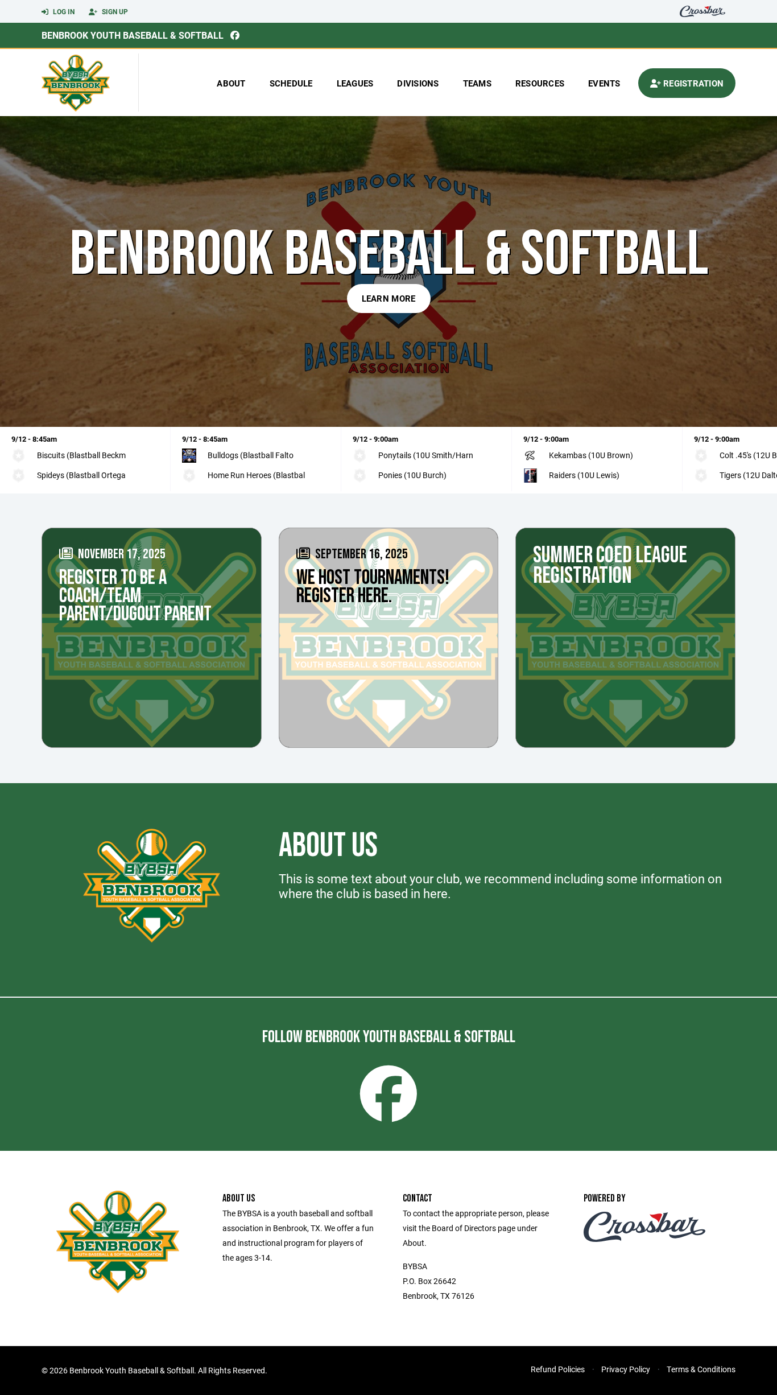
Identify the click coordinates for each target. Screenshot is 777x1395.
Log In (63, 11)
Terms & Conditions (701, 1369)
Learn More (389, 298)
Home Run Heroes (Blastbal (256, 475)
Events (604, 83)
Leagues (355, 83)
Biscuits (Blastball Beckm (81, 455)
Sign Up (114, 11)
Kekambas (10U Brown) (591, 455)
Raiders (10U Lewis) (584, 475)
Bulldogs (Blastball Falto (251, 455)
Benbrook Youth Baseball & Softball (133, 35)
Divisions (418, 83)
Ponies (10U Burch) (412, 475)
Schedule (291, 83)
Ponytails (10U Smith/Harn (425, 455)
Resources (539, 83)
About (231, 83)
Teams (477, 83)
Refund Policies (558, 1369)
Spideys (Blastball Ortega (81, 475)
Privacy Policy (625, 1369)
